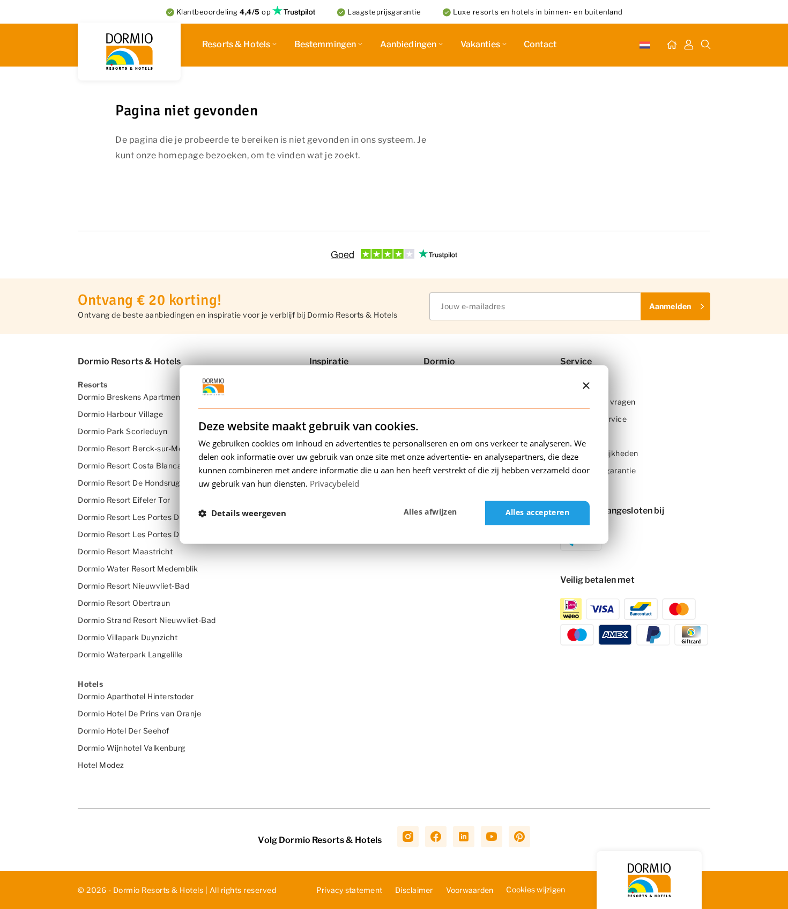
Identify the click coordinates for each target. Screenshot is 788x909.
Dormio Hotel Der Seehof (123, 730)
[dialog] (394, 454)
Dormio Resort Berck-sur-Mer (132, 448)
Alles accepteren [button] (537, 513)
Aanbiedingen (408, 44)
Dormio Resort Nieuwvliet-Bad (133, 585)
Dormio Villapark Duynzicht (127, 637)
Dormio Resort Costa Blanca (130, 465)
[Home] (671, 45)
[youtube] (491, 836)
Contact (540, 44)
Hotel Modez (101, 764)
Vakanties (480, 44)
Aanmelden (670, 306)
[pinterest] (519, 836)
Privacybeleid (334, 483)
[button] (242, 513)
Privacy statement (349, 890)
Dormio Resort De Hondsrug (129, 482)
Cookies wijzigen (535, 889)
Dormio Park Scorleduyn (122, 431)
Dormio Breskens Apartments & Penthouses (159, 396)
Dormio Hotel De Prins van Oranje (139, 713)
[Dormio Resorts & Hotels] (129, 51)
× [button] (586, 386)
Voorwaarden (470, 890)
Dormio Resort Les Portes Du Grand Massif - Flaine (170, 517)
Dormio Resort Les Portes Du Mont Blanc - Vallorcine (174, 534)
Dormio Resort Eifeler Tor (124, 499)
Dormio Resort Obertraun (124, 602)
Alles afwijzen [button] (430, 512)
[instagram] (408, 836)
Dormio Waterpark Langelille (130, 654)
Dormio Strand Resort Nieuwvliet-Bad (147, 620)
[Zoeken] (706, 45)
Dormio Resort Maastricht (125, 551)
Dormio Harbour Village (120, 414)
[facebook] (436, 836)
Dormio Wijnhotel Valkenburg (131, 747)
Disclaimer (414, 890)
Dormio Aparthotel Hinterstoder (136, 696)
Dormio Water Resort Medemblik (138, 568)
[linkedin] (463, 836)
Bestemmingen (325, 44)
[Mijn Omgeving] (689, 45)
